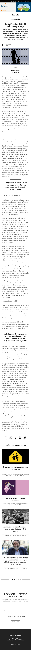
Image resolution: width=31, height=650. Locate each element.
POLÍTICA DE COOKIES (15, 639)
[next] (28, 1)
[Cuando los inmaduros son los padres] (15, 456)
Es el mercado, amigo (15, 498)
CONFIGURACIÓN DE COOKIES (15, 640)
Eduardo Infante (15, 1)
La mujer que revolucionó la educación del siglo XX (15, 527)
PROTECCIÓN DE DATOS (15, 635)
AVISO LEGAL (15, 638)
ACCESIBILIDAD (15, 637)
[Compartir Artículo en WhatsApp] (20, 437)
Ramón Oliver (15, 70)
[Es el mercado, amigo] (15, 487)
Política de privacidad (19, 616)
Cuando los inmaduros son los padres (15, 468)
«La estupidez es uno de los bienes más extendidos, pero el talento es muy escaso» (16, 559)
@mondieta (15, 72)
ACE (9, 204)
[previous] (10, 1)
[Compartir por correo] (24, 437)
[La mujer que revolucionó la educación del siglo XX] (15, 516)
